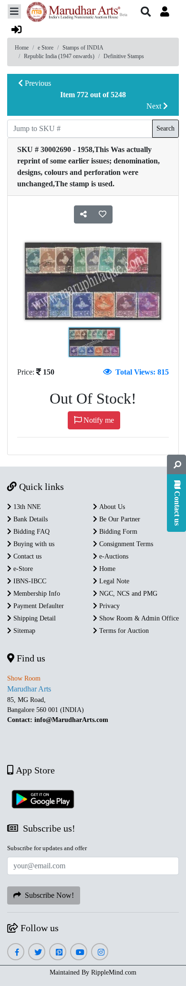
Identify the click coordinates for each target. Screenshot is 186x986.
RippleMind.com (113, 972)
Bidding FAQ (30, 531)
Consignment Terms (125, 544)
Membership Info (35, 593)
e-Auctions (112, 556)
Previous (37, 83)
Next (154, 106)
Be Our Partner (118, 519)
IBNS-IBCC (28, 581)
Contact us (26, 556)
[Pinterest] (57, 952)
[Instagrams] (99, 952)
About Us (111, 506)
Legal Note (113, 581)
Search (165, 128)
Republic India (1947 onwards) (59, 56)
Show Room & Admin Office (138, 618)
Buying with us (32, 544)
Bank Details (29, 519)
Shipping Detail (33, 618)
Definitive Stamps (123, 56)
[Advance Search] (176, 465)
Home (22, 47)
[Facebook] (15, 952)
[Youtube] (78, 952)
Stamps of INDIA (82, 47)
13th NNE (26, 506)
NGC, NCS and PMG (127, 593)
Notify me (98, 420)
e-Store (22, 568)
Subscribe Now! (47, 895)
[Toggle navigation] (14, 11)
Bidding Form (117, 531)
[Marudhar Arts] (74, 13)
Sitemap (23, 630)
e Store (45, 47)
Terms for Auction (123, 630)
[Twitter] (37, 952)
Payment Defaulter (37, 606)
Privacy (108, 606)
